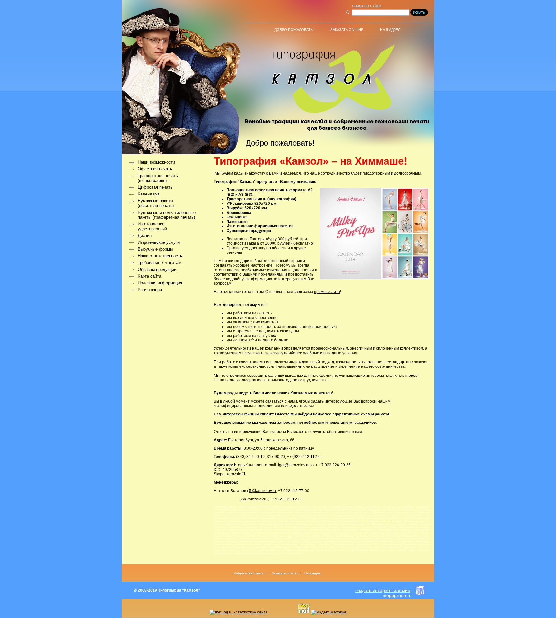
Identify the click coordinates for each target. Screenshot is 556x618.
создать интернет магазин (382, 590)
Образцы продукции (157, 269)
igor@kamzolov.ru (294, 465)
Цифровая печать (155, 187)
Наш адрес (390, 30)
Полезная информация (160, 282)
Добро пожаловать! (294, 30)
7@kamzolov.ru (254, 499)
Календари (148, 194)
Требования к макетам (159, 262)
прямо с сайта (327, 292)
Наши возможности (156, 162)
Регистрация (150, 289)
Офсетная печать (155, 168)
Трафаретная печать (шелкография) (158, 178)
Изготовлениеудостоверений (152, 226)
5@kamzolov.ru (262, 491)
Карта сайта (149, 276)
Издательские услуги (159, 242)
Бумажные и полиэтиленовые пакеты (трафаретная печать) (167, 215)
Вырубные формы (155, 249)
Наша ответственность (160, 255)
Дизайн (145, 235)
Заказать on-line (346, 30)
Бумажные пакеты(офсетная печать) (156, 203)
